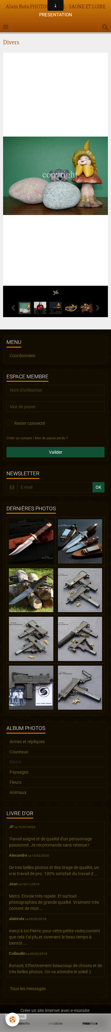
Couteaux (19, 751)
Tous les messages (28, 988)
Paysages (19, 772)
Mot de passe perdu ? (51, 438)
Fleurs (15, 782)
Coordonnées (22, 355)
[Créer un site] (21, 1023)
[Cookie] (12, 1019)
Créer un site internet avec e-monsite (54, 1010)
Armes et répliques (27, 741)
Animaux (18, 792)
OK (98, 487)
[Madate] (55, 1023)
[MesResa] (90, 1023)
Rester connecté (29, 423)
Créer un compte (19, 438)
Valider (55, 452)
